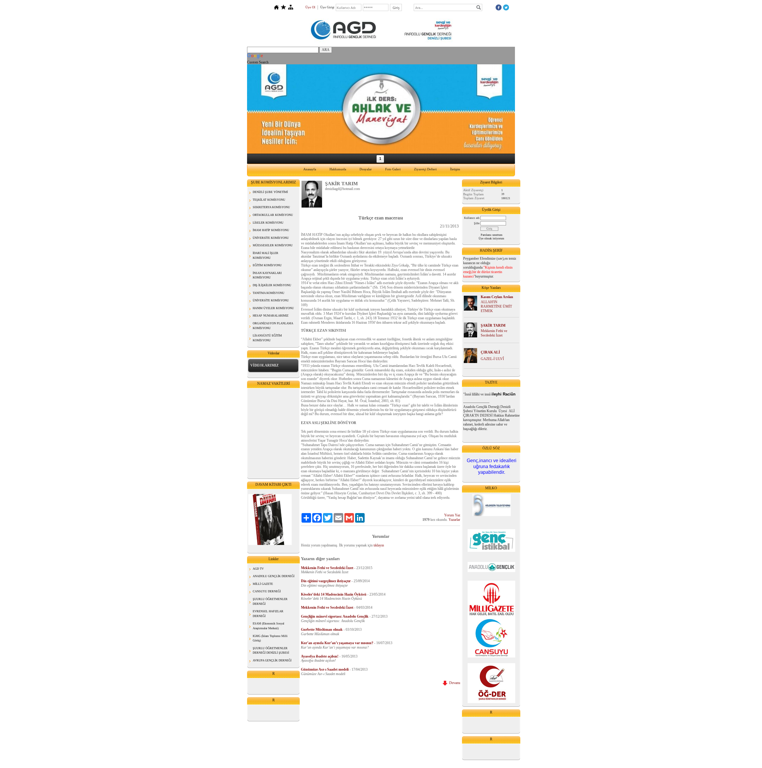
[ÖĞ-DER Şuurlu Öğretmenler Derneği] (491, 683)
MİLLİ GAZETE (263, 583)
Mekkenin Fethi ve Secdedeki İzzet (494, 333)
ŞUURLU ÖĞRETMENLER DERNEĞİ (270, 601)
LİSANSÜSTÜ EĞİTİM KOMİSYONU (267, 338)
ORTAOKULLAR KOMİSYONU (273, 214)
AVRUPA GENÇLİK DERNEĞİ (272, 660)
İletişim (455, 169)
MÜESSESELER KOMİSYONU (273, 245)
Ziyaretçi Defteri (425, 169)
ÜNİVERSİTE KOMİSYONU (271, 237)
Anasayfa (309, 169)
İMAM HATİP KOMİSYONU (271, 230)
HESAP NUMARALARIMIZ (270, 315)
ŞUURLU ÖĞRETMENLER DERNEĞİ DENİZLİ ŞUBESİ (271, 651)
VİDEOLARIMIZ (264, 365)
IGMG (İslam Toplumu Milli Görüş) (270, 638)
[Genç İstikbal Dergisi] (491, 551)
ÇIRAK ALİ (490, 352)
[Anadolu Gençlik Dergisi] (491, 567)
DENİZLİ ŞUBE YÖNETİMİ (270, 192)
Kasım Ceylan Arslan (497, 297)
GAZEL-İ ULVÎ (492, 359)
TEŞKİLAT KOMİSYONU (269, 199)
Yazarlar (454, 520)
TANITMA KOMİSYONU (268, 293)
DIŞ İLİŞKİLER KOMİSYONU (272, 285)
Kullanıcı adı (472, 217)
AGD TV (258, 568)
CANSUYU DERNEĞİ (267, 591)
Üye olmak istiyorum (491, 238)
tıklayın (379, 545)
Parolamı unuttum (491, 234)
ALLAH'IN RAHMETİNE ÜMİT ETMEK (496, 306)
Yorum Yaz (452, 515)
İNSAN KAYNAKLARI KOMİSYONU (267, 275)
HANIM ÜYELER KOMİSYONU (273, 308)
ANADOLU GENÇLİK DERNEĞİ (273, 576)
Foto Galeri (393, 169)
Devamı (453, 683)
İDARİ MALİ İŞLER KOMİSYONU (265, 255)
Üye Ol (310, 7)
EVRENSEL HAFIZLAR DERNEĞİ (268, 614)
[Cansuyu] (491, 656)
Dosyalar (366, 169)
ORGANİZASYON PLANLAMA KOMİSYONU (273, 326)
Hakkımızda (338, 169)
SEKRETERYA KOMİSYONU (271, 207)
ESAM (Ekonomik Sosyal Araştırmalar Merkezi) (268, 626)
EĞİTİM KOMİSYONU (267, 265)
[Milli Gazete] (491, 599)
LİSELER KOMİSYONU (268, 222)
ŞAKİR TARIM (493, 325)
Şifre (477, 223)
